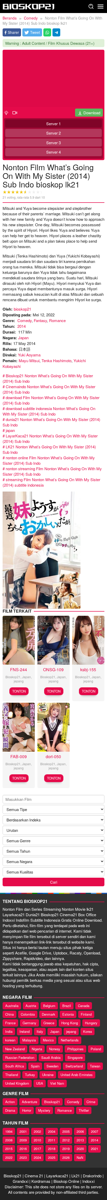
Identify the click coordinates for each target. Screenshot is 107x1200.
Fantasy (40, 320)
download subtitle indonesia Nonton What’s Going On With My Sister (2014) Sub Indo (49, 411)
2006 (80, 1131)
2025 (51, 1157)
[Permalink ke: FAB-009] (18, 726)
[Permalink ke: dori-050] (53, 726)
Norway (54, 1048)
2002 (37, 1131)
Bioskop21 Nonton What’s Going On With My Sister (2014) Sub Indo (48, 378)
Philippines (75, 1048)
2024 (37, 1157)
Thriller (84, 1110)
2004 (51, 1131)
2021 (94, 1148)
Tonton (19, 691)
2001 (23, 1131)
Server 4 (53, 152)
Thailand (11, 1074)
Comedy (24, 320)
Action (10, 1101)
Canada (83, 1005)
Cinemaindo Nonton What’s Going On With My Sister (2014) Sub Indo (49, 389)
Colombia (28, 1014)
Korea (87, 1031)
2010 (37, 1140)
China (9, 1014)
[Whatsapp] (47, 32)
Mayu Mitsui (29, 360)
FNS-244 (18, 670)
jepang (19, 681)
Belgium (49, 1005)
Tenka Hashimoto (56, 360)
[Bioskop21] (29, 6)
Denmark (48, 1014)
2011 (51, 1140)
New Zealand (15, 1048)
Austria (30, 1005)
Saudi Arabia (51, 1057)
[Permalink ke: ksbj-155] (88, 639)
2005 (66, 1131)
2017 (37, 1148)
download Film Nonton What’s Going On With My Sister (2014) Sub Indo (51, 400)
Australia (11, 1005)
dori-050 (53, 756)
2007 (94, 1131)
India (8, 1031)
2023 (23, 1157)
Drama (10, 1110)
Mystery (44, 1110)
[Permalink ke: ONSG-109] (53, 639)
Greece (48, 1022)
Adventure (29, 1101)
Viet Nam (57, 1083)
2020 (80, 1148)
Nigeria (37, 1048)
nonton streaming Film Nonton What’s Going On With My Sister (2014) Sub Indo (52, 471)
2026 (66, 1157)
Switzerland (74, 1066)
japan (10, 430)
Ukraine (48, 1074)
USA (39, 1083)
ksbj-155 (88, 670)
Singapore (75, 1057)
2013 (80, 1140)
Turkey (30, 1074)
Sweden (52, 1066)
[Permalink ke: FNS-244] (18, 639)
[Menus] (100, 6)
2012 (66, 1140)
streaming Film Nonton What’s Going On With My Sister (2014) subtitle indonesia (51, 482)
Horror (26, 1110)
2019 (66, 1148)
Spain (35, 1066)
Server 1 (53, 123)
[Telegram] (56, 32)
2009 (23, 1140)
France (10, 1022)
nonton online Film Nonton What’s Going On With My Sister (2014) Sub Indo (49, 460)
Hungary (91, 1022)
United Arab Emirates (77, 1074)
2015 (8, 1148)
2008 (8, 1140)
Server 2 (53, 133)
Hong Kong (69, 1022)
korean (10, 1040)
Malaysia (29, 1040)
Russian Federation (19, 1057)
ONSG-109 (53, 670)
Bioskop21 (13, 677)
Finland (86, 1014)
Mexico (48, 1040)
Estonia (68, 1014)
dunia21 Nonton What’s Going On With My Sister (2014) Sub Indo (51, 422)
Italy (40, 1031)
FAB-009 (18, 756)
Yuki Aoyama (29, 354)
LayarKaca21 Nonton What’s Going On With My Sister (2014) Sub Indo (50, 438)
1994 (8, 1131)
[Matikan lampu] (6, 112)
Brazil (66, 1005)
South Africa (14, 1066)
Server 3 (53, 142)
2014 (21, 326)
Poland (96, 1048)
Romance (57, 320)
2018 (51, 1148)
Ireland (24, 1031)
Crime (90, 1101)
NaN (80, 1157)
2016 (23, 1148)
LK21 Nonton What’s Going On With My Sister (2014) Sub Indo (49, 449)
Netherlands (70, 1040)
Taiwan (95, 1066)
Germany (29, 1022)
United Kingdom (17, 1083)
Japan (23, 337)
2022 (8, 1157)
